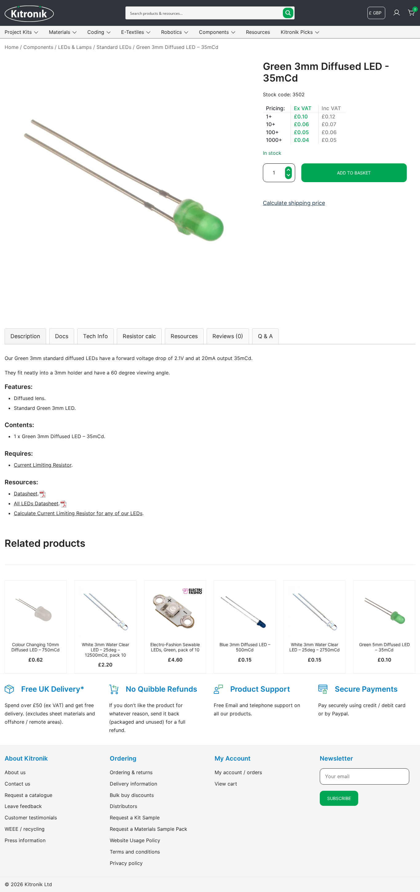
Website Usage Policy (135, 840)
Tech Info (95, 336)
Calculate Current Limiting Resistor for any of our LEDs (78, 513)
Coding (95, 32)
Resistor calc (139, 336)
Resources (258, 32)
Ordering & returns (131, 772)
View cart (226, 784)
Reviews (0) (227, 336)
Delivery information (133, 784)
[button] (288, 176)
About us (15, 772)
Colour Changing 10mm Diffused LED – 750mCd (35, 647)
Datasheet (26, 493)
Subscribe (339, 798)
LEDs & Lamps (75, 47)
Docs (61, 336)
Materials (59, 32)
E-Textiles (132, 32)
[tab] (25, 336)
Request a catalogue (28, 795)
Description (25, 336)
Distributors (123, 806)
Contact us (17, 784)
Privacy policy (126, 863)
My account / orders (238, 772)
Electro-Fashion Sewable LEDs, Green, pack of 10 (175, 647)
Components (214, 32)
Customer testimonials (31, 817)
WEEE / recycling (25, 829)
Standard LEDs (114, 47)
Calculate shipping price (294, 203)
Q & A (265, 336)
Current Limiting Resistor (42, 465)
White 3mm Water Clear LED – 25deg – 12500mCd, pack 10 (105, 650)
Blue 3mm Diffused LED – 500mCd (245, 647)
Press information (25, 840)
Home (11, 47)
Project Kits (18, 32)
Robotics (171, 32)
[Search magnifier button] (288, 13)
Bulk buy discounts (132, 795)
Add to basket (354, 172)
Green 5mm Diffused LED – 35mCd (384, 647)
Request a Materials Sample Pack (148, 829)
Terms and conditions (135, 852)
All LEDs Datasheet (36, 503)
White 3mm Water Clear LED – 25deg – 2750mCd (314, 647)
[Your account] (396, 13)
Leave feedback (23, 806)
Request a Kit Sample (135, 817)
